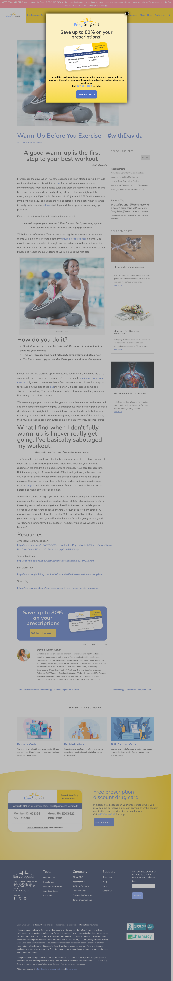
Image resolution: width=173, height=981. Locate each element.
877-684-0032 (84, 86)
